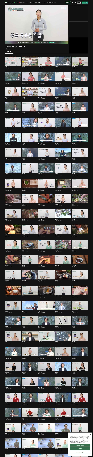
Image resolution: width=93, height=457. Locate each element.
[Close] (90, 434)
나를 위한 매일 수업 (11, 46)
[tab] (9, 52)
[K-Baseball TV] (68, 2)
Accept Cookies (80, 445)
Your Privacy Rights (80, 452)
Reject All (80, 448)
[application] (36, 23)
